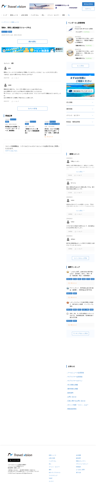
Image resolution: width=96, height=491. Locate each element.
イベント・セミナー (53, 15)
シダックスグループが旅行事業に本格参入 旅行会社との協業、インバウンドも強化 (81, 304)
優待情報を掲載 (72, 389)
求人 (43, 15)
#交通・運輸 (85, 309)
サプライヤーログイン (74, 381)
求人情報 (69, 102)
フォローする (15, 460)
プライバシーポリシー (82, 464)
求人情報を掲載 (72, 385)
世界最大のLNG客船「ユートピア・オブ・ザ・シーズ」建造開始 (12, 128)
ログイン (88, 9)
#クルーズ (4, 31)
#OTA (88, 279)
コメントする (32, 108)
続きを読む (32, 41)
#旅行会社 (69, 279)
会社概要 (78, 455)
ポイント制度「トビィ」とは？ (77, 405)
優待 (63, 15)
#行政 (75, 279)
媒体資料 (70, 393)
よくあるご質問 (80, 469)
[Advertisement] (80, 140)
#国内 (10, 31)
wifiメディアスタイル (54, 472)
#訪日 (79, 309)
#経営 (92, 279)
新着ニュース (14, 15)
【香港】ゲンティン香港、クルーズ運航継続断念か (32, 131)
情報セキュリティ (81, 461)
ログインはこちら (11, 151)
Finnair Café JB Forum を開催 (84, 28)
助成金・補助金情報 (73, 122)
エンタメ (51, 481)
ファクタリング (53, 475)
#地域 (83, 279)
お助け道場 (24, 15)
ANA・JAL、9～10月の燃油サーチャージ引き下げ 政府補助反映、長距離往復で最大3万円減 (82, 315)
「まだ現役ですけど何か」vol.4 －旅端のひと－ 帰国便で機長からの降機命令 (84, 40)
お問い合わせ (71, 397)
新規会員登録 (88, 4)
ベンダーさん (35, 15)
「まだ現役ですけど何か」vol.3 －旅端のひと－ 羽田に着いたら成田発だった (84, 53)
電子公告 (78, 472)
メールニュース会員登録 (75, 372)
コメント (50, 136)
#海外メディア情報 (54, 124)
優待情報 (69, 109)
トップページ (5, 22)
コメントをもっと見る (80, 258)
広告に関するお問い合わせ (76, 401)
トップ (5, 15)
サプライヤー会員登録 (74, 376)
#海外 (7, 121)
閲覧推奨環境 (71, 409)
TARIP (50, 478)
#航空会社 (69, 321)
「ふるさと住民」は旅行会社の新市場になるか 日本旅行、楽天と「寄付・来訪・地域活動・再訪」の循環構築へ (81, 273)
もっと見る (80, 65)
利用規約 (78, 467)
